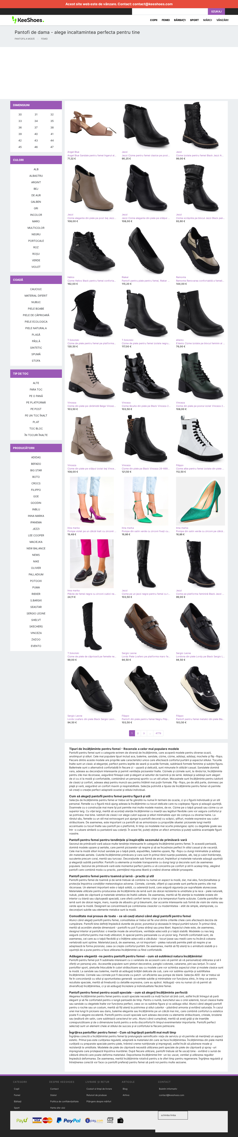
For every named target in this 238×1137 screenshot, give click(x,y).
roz (36, 247)
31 (36, 114)
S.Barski (36, 600)
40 (36, 133)
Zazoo (36, 639)
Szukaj (216, 11)
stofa (36, 360)
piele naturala (36, 328)
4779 (158, 733)
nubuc (36, 302)
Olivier (36, 567)
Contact (54, 1088)
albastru (36, 175)
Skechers (36, 626)
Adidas (36, 457)
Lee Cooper (36, 535)
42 (20, 140)
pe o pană (36, 396)
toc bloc (36, 428)
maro (36, 221)
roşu (36, 253)
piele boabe (36, 308)
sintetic (36, 347)
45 (20, 146)
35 (52, 120)
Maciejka (36, 541)
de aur (36, 195)
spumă (36, 354)
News (36, 554)
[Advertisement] (111, 73)
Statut (53, 1095)
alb (36, 169)
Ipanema (36, 522)
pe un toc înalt (36, 415)
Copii (16, 1088)
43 (36, 140)
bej (36, 188)
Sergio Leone (36, 613)
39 (20, 133)
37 (36, 127)
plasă (36, 334)
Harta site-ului (57, 1107)
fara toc (36, 389)
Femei (17, 1095)
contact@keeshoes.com (153, 4)
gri (36, 208)
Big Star (36, 470)
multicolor (36, 227)
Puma (36, 587)
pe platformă (36, 402)
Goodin (36, 502)
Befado (36, 463)
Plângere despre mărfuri (98, 1101)
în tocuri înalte (36, 435)
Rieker (36, 593)
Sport (17, 1107)
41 (52, 133)
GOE (36, 496)
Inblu (36, 509)
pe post (35, 409)
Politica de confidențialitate (64, 1101)
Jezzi (36, 528)
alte (36, 383)
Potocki (36, 580)
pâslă (36, 341)
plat (36, 422)
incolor (36, 214)
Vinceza (36, 632)
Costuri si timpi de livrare (99, 1088)
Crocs (36, 483)
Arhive (126, 1095)
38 (52, 127)
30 (20, 114)
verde (36, 260)
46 (36, 146)
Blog (125, 1088)
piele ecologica (36, 321)
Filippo (36, 489)
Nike (36, 561)
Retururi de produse (96, 1095)
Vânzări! (222, 20)
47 (52, 146)
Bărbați (17, 1101)
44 (52, 140)
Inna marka (36, 515)
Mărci (207, 20)
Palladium (36, 574)
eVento (36, 645)
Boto (36, 476)
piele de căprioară (36, 315)
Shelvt (36, 619)
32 (52, 114)
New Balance (36, 548)
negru (36, 234)
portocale (36, 240)
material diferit (36, 295)
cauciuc (36, 289)
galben (36, 201)
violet (36, 266)
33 (20, 120)
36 (20, 127)
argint (36, 182)
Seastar (36, 606)
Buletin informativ (168, 1088)
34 (36, 120)
